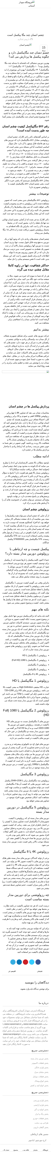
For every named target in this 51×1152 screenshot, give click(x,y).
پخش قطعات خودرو (40, 1118)
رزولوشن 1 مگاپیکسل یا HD (30, 680)
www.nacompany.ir (12, 1034)
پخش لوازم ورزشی (40, 1100)
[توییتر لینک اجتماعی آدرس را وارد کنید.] (31, 962)
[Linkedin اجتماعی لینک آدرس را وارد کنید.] (19, 962)
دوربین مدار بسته (23, 18)
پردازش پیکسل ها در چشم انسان (28, 406)
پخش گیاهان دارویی (40, 1127)
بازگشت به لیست (25, 971)
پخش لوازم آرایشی (41, 1105)
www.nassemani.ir (12, 1024)
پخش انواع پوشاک (41, 1081)
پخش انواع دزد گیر (41, 1109)
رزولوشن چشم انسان (36, 509)
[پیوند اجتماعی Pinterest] (25, 962)
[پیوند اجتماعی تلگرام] (13, 962)
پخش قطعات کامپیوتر (40, 1063)
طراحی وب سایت (41, 1123)
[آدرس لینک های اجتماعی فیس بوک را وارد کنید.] (38, 962)
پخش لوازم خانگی (41, 1067)
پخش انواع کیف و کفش (39, 1085)
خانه (32, 18)
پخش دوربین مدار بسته (39, 1059)
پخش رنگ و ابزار (41, 1114)
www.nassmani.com (32, 1024)
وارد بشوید (25, 989)
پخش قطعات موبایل (40, 1077)
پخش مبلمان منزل (41, 1072)
